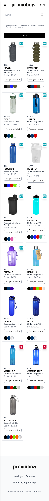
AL (44, 5)
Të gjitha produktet (10, 26)
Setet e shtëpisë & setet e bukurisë (31, 26)
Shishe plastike (18, 28)
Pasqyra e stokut (12, 79)
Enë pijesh (7, 28)
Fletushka (30, 476)
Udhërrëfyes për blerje (24, 482)
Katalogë (18, 476)
